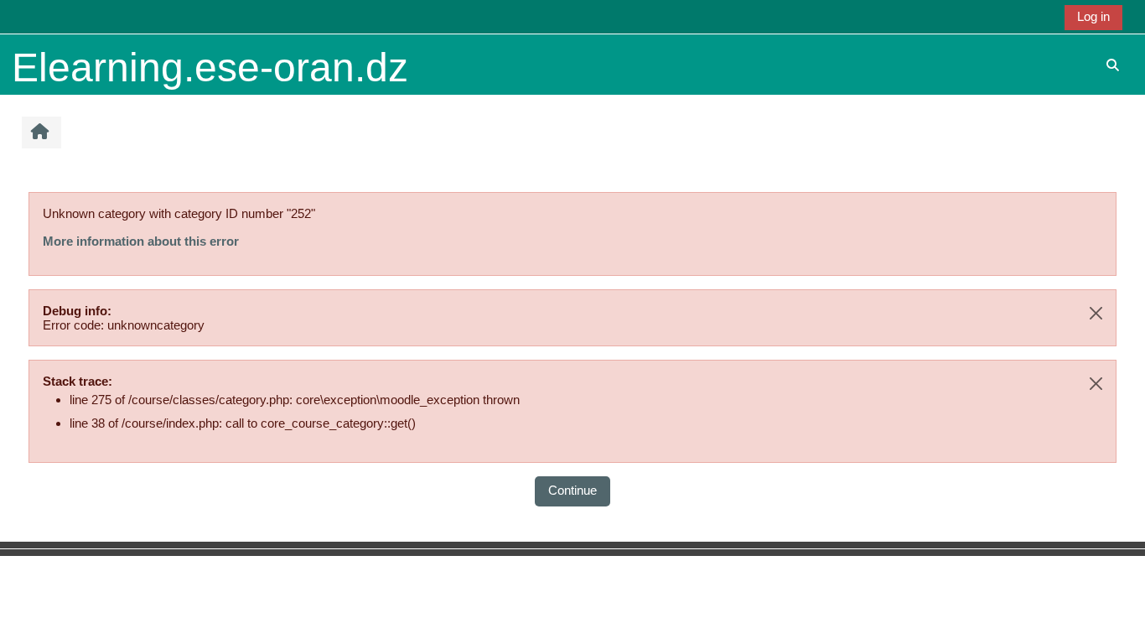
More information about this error (141, 241)
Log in (1093, 16)
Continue (572, 490)
